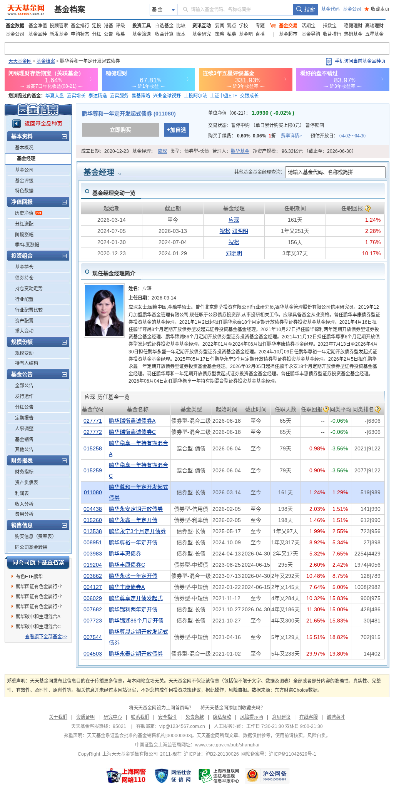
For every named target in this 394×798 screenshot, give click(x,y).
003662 (92, 576)
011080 (93, 492)
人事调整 (24, 429)
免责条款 (194, 717)
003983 (92, 553)
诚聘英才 (336, 717)
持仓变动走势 (29, 288)
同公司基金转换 (31, 547)
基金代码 (330, 9)
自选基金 (164, 25)
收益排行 (332, 34)
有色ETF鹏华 (29, 576)
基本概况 (24, 148)
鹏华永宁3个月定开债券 (137, 531)
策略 (219, 34)
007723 (92, 620)
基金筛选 (141, 34)
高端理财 (374, 25)
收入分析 (24, 504)
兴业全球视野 (167, 96)
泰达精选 (97, 96)
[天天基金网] (27, 9)
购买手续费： (255, 136)
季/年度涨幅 (27, 245)
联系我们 (140, 717)
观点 (231, 25)
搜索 (305, 9)
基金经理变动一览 (113, 193)
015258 (92, 448)
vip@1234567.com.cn (182, 726)
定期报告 (24, 418)
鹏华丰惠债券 (125, 553)
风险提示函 (251, 717)
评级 (120, 25)
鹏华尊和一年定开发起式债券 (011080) (129, 113)
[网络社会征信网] (173, 775)
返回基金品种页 (43, 123)
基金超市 (288, 34)
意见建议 (281, 717)
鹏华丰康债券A (127, 587)
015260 (92, 520)
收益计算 (164, 34)
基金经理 (26, 158)
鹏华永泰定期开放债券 (136, 654)
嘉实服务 (119, 96)
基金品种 (37, 34)
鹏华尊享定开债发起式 (136, 598)
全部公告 (24, 385)
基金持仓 (24, 267)
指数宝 (330, 25)
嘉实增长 (76, 96)
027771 (92, 421)
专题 (260, 25)
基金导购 (311, 34)
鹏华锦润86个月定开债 (136, 620)
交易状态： (266, 125)
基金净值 (37, 25)
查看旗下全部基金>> (46, 636)
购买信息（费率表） (36, 536)
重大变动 (24, 331)
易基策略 (141, 96)
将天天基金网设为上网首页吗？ (161, 708)
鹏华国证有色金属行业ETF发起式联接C (39, 588)
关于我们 (58, 717)
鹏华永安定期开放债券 (136, 509)
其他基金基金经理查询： (259, 172)
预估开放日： (338, 136)
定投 (96, 25)
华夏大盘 (54, 96)
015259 (92, 470)
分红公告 (24, 407)
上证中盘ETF (223, 96)
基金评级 (24, 181)
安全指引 (167, 717)
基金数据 (15, 25)
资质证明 (85, 717)
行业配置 (24, 299)
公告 (108, 34)
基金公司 (352, 9)
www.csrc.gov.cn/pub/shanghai (227, 745)
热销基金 (353, 34)
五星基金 (374, 34)
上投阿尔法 (195, 96)
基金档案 (69, 9)
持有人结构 (26, 363)
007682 (92, 609)
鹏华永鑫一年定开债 (133, 520)
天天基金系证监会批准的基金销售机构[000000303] (139, 735)
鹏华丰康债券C (127, 565)
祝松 (225, 231)
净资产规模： (304, 151)
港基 (108, 25)
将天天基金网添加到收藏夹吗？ (232, 708)
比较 (180, 25)
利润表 (22, 493)
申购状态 (80, 34)
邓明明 (240, 231)
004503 (92, 654)
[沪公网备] (267, 775)
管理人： (230, 151)
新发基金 (59, 34)
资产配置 (24, 321)
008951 (92, 542)
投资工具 (141, 25)
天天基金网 (20, 61)
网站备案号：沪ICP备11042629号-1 (278, 754)
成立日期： (105, 151)
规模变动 (24, 353)
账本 (180, 34)
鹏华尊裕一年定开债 (133, 542)
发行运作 (24, 396)
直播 (260, 34)
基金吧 (246, 34)
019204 (92, 565)
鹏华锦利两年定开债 (133, 609)
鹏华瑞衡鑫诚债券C (132, 432)
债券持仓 (24, 278)
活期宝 (309, 25)
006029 (92, 598)
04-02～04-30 (352, 136)
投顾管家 (59, 25)
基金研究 (201, 34)
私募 (120, 34)
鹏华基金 (240, 151)
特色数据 (24, 191)
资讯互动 (201, 25)
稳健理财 (353, 25)
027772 (92, 432)
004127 (92, 587)
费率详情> (291, 136)
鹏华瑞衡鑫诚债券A (132, 421)
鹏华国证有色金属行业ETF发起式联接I (39, 598)
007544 (92, 637)
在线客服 (308, 717)
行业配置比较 (29, 310)
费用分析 (24, 514)
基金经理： (149, 151)
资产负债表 (26, 482)
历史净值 (24, 213)
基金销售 (24, 439)
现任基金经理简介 (113, 273)
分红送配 (24, 224)
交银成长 (249, 96)
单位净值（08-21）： (251, 113)
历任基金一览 (107, 397)
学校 (243, 25)
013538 (92, 531)
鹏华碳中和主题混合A (38, 616)
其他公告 (24, 449)
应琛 (162, 151)
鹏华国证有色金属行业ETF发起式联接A (39, 608)
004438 (92, 509)
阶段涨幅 (24, 235)
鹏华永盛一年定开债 (133, 576)
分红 (96, 34)
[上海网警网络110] (126, 775)
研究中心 (113, 717)
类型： (189, 151)
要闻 (219, 25)
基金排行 (80, 25)
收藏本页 (376, 9)
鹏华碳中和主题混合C (38, 626)
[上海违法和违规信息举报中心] (219, 775)
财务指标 (24, 472)
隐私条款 (222, 717)
